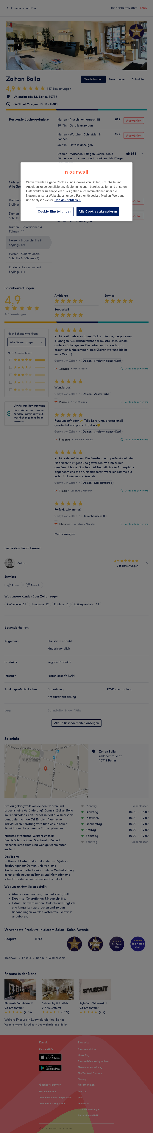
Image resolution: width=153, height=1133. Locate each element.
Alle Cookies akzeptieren (98, 211)
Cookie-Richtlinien (67, 200)
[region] (76, 191)
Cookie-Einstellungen (54, 211)
